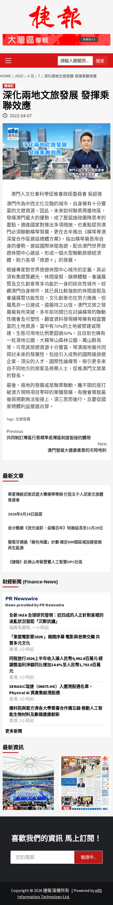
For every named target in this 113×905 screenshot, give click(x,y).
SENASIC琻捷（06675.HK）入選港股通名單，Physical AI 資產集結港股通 (51, 689)
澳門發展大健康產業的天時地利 (77, 447)
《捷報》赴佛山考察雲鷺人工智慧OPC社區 (45, 561)
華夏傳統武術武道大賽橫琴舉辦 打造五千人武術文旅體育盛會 (55, 497)
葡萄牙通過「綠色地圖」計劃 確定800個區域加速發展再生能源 (55, 544)
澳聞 (10, 808)
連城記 (9, 86)
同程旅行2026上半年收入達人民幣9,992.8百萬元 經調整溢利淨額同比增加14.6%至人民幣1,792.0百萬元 (56, 665)
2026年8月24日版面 (25, 514)
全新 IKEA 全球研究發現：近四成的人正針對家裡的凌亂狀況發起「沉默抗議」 (56, 618)
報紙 (66, 808)
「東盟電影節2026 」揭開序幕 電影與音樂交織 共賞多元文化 (54, 640)
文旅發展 (23, 419)
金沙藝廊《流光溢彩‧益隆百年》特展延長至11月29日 (55, 527)
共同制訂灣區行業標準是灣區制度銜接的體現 (49, 434)
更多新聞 (13, 731)
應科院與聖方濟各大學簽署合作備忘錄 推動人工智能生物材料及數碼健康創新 (55, 711)
